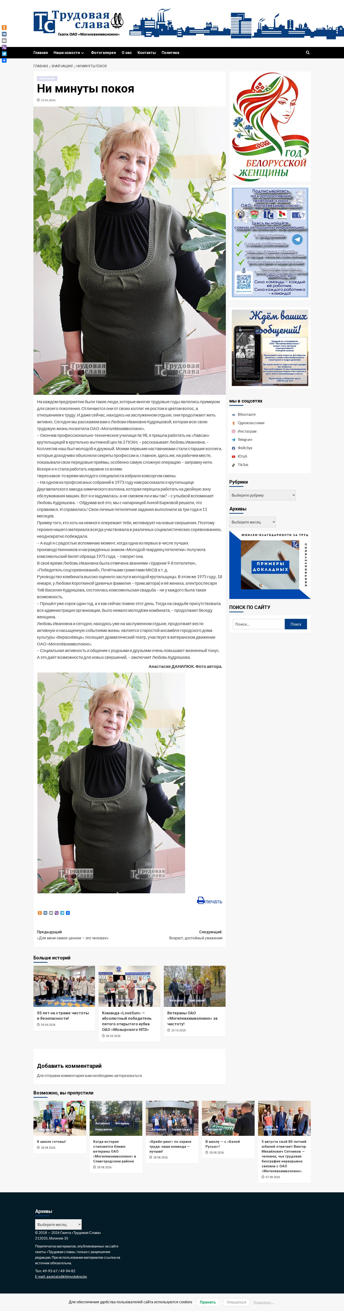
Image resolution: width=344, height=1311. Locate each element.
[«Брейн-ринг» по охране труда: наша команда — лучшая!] (172, 1118)
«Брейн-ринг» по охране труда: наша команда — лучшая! (170, 1147)
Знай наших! (47, 78)
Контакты (147, 52)
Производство (71, 1000)
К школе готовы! (51, 1142)
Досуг (108, 1000)
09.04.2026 (48, 1024)
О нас (127, 52)
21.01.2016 (48, 100)
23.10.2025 (178, 1030)
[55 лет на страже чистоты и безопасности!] (64, 986)
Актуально (46, 1129)
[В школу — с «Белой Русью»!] (228, 1118)
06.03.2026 (113, 1036)
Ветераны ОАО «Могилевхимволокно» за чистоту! (192, 1018)
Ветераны (176, 1000)
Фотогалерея (103, 52)
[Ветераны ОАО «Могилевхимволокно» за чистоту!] (195, 986)
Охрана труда (181, 1129)
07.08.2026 (273, 1177)
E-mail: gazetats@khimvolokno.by (61, 1276)
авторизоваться (128, 1075)
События (289, 1129)
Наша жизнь (103, 1129)
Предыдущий (73, 935)
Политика (170, 52)
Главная (40, 52)
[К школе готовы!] (59, 1118)
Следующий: (195, 935)
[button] (308, 53)
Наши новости (67, 52)
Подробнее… (263, 1302)
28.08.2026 (48, 1147)
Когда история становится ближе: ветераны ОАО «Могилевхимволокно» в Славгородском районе (114, 1151)
